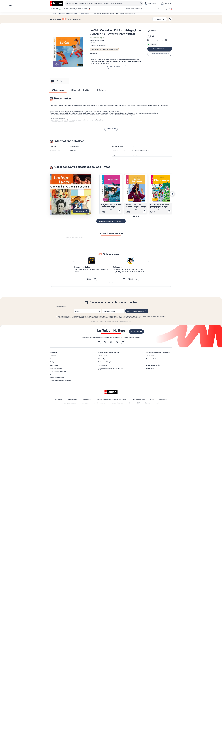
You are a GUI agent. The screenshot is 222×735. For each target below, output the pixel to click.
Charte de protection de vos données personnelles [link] (111, 399)
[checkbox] (63, 19)
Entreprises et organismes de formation (158, 352)
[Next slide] (172, 194)
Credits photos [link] (87, 399)
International (150, 368)
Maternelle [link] (53, 355)
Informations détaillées (81, 90)
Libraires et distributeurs (153, 362)
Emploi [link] (152, 399)
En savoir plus (94, 321)
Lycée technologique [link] (56, 368)
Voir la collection (80, 211)
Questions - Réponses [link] (117, 403)
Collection (102, 90)
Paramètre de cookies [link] (138, 399)
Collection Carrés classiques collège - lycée (104, 49)
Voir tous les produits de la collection (110, 221)
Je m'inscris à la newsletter (135, 311)
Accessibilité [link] (163, 399)
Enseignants (53, 352)
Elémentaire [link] (53, 359)
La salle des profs (164, 9)
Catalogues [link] (85, 403)
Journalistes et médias (153, 365)
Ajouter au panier (158, 49)
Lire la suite (109, 128)
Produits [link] (158, 403)
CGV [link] (138, 403)
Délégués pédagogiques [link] (69, 403)
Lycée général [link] (54, 365)
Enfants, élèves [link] (102, 355)
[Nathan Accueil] (56, 3)
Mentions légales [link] (72, 399)
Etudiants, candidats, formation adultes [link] (109, 362)
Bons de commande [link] (99, 403)
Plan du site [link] (58, 399)
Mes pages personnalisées (134, 8)
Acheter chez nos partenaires (159, 53)
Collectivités (150, 355)
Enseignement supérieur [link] (57, 377)
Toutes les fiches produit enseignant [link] (60, 380)
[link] (88, 279)
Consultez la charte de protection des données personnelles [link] (115, 321)
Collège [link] (52, 362)
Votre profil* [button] (78, 311)
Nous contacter (151, 9)
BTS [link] (51, 374)
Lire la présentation (115, 67)
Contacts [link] (147, 403)
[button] (68, 52)
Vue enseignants (55, 19)
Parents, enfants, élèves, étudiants (108, 352)
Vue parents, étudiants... (74, 19)
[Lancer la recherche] (141, 3)
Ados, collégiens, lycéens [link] (105, 359)
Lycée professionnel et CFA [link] (58, 371)
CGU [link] (130, 403)
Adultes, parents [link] (102, 365)
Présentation (59, 90)
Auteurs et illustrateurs (153, 359)
